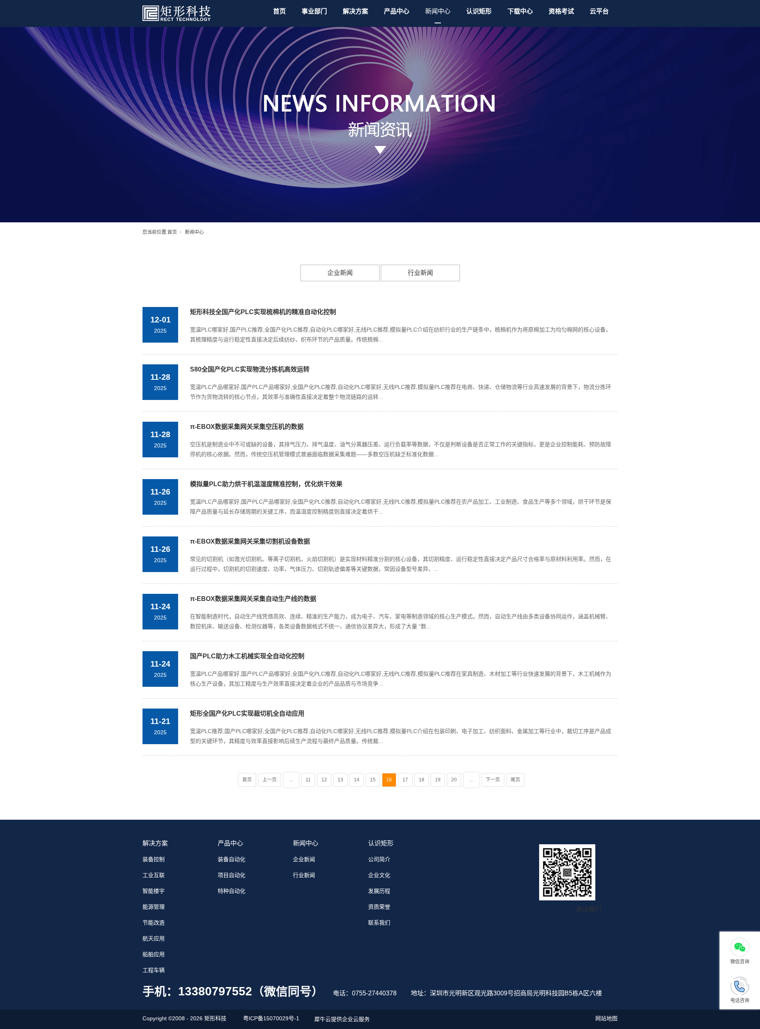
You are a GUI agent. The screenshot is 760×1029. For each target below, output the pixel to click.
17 (405, 780)
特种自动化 (231, 891)
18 (421, 780)
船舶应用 (153, 954)
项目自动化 (231, 875)
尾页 (515, 780)
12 (324, 780)
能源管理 (153, 907)
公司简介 (379, 859)
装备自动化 (231, 859)
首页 (279, 11)
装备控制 (153, 859)
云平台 (599, 11)
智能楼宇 (153, 891)
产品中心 (396, 11)
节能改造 (153, 922)
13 (340, 780)
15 (373, 780)
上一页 (269, 780)
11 (308, 780)
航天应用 (153, 938)
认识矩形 (479, 11)
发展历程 (379, 891)
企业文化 (379, 875)
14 (356, 780)
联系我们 (379, 922)
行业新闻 (420, 272)
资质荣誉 (379, 907)
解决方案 (355, 11)
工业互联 (153, 875)
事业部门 (314, 11)
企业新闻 (340, 272)
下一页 (493, 780)
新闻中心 (437, 11)
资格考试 (561, 11)
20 (454, 780)
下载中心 (520, 11)
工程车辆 (153, 970)
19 (438, 780)
